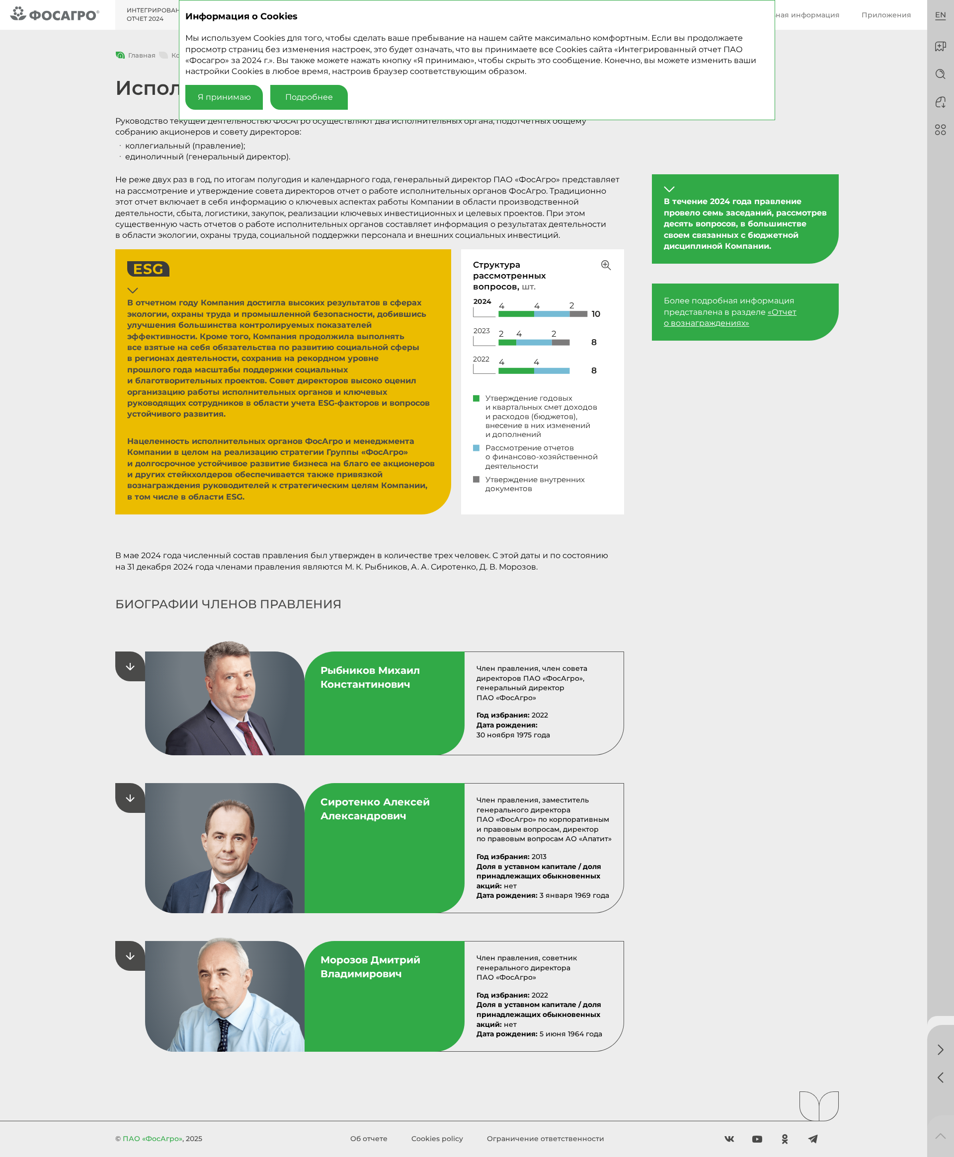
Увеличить (606, 265)
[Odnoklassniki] (785, 1139)
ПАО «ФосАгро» (152, 1138)
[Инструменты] (940, 130)
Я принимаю (224, 97)
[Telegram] (813, 1139)
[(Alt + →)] (940, 1050)
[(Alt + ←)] (940, 1077)
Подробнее (309, 97)
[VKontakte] (729, 1139)
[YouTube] (757, 1139)
